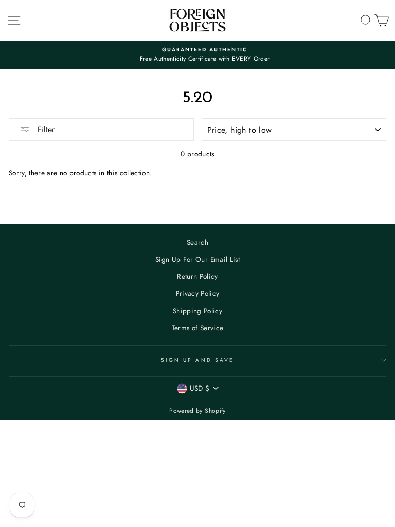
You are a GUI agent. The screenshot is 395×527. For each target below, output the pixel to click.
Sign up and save (197, 360)
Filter (45, 129)
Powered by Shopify (197, 410)
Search (197, 242)
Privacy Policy (198, 293)
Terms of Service (197, 328)
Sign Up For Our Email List (197, 259)
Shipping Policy (197, 311)
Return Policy (197, 276)
